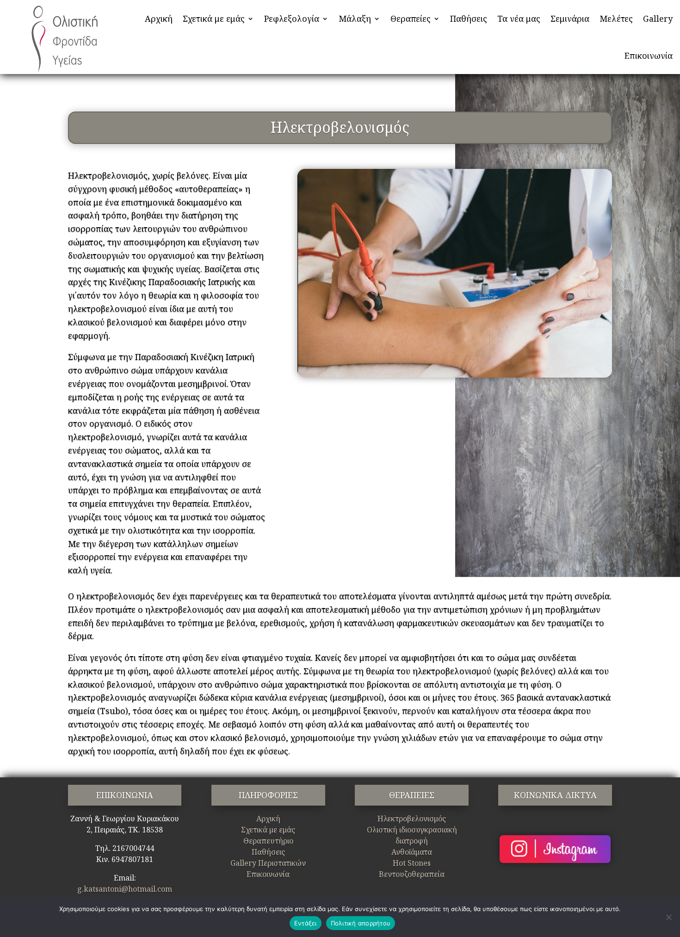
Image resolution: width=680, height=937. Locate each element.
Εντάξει (305, 923)
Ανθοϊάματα (411, 852)
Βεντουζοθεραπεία (412, 874)
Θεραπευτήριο (268, 841)
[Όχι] (668, 917)
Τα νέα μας (518, 18)
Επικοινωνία (648, 55)
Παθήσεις (468, 18)
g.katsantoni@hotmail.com (124, 889)
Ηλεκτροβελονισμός (411, 818)
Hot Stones (412, 863)
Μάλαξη (355, 18)
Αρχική (159, 18)
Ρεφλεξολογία (291, 18)
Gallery (658, 18)
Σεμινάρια (569, 18)
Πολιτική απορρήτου (361, 923)
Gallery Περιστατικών (268, 863)
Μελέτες (616, 18)
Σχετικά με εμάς (214, 18)
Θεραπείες (410, 18)
